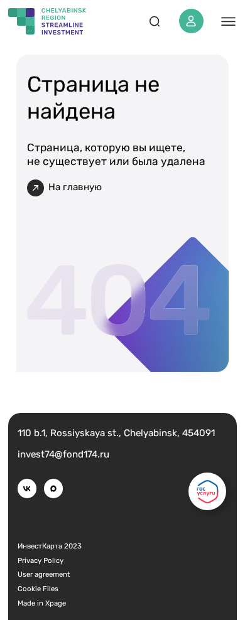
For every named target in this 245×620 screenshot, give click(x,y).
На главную (75, 187)
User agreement (44, 574)
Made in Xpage (42, 603)
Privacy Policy (40, 560)
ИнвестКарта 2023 (50, 546)
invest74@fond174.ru (63, 454)
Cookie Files (38, 588)
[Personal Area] (191, 21)
